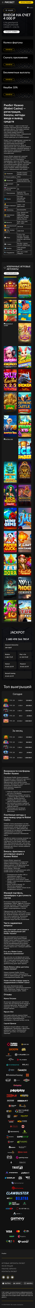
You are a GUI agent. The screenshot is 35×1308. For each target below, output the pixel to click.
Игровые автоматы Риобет (13, 1263)
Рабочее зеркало (9, 1269)
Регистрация (26, 2)
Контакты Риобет (9, 1271)
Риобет (10, 2)
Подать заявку (12, 31)
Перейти (9, 49)
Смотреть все (11, 273)
